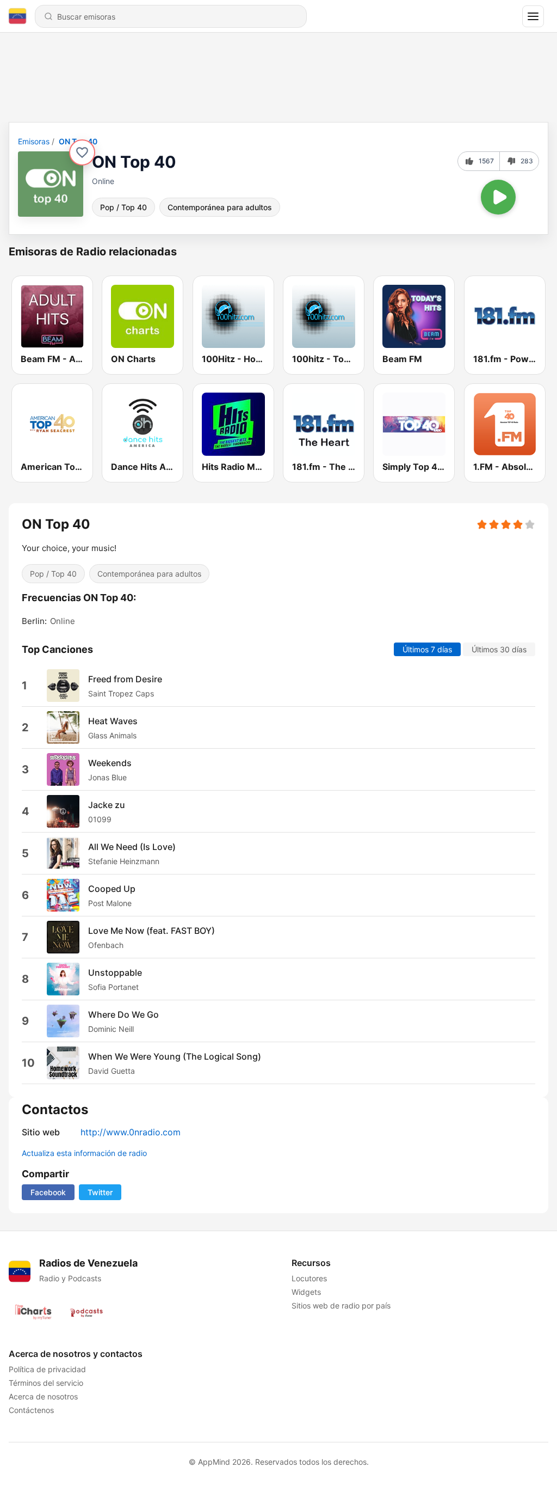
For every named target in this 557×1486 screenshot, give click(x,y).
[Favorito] (82, 152)
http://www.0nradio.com (131, 1132)
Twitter (100, 1192)
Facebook (48, 1192)
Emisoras (33, 141)
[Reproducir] (498, 197)
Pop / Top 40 (123, 207)
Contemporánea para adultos (220, 207)
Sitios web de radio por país (341, 1305)
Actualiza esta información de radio (84, 1153)
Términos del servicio (46, 1382)
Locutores (309, 1278)
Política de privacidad (47, 1369)
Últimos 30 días (499, 649)
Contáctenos (31, 1410)
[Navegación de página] (533, 16)
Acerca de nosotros (43, 1396)
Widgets (306, 1292)
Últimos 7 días (427, 649)
